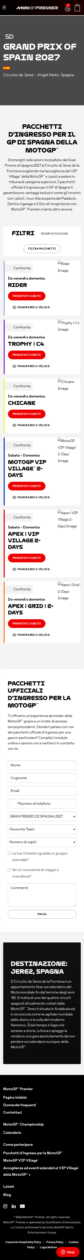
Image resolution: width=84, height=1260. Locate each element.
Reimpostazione (54, 233)
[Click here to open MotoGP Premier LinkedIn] (14, 1207)
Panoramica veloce (34, 307)
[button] (68, 6)
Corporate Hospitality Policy (23, 1242)
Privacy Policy (55, 1242)
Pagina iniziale (15, 1097)
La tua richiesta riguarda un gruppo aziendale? (39, 856)
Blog (7, 1195)
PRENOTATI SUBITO (26, 296)
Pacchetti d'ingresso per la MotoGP (33, 1153)
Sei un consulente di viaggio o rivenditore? (35, 873)
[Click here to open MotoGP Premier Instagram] (5, 1207)
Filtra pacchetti (42, 248)
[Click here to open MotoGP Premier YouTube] (22, 1207)
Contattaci (12, 1112)
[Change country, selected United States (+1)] (12, 803)
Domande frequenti (19, 1105)
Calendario (12, 1133)
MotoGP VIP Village (21, 1160)
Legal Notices (48, 1247)
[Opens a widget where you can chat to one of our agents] (68, 1252)
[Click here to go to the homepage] (37, 12)
